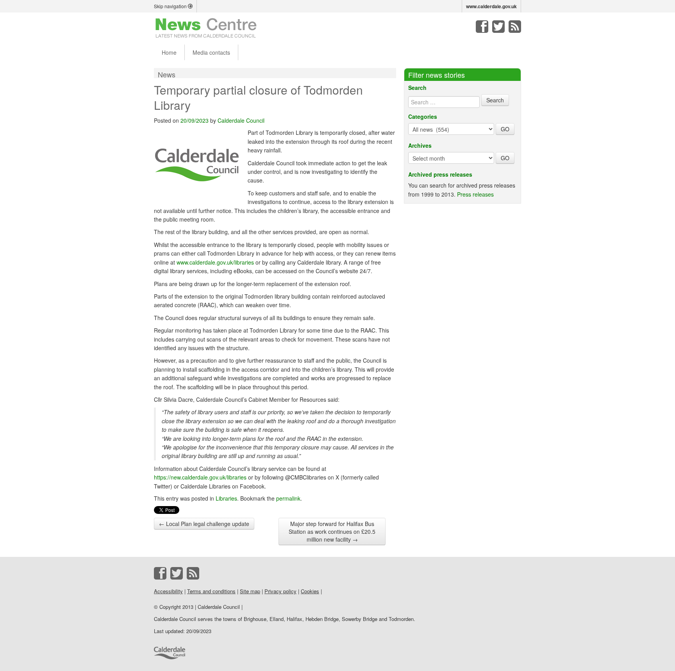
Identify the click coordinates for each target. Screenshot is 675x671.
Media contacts (211, 52)
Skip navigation (171, 6)
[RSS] (515, 26)
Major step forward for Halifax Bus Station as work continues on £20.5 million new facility (332, 531)
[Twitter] (498, 26)
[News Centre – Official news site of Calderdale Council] (206, 27)
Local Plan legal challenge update (204, 524)
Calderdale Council (241, 120)
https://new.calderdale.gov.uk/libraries (200, 477)
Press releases (475, 194)
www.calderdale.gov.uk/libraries (215, 262)
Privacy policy (280, 591)
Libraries (226, 498)
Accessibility (168, 591)
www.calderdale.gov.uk (491, 6)
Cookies (310, 591)
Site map (250, 591)
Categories (422, 116)
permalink (288, 498)
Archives (420, 145)
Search (417, 87)
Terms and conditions (211, 591)
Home (169, 52)
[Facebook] (482, 26)
